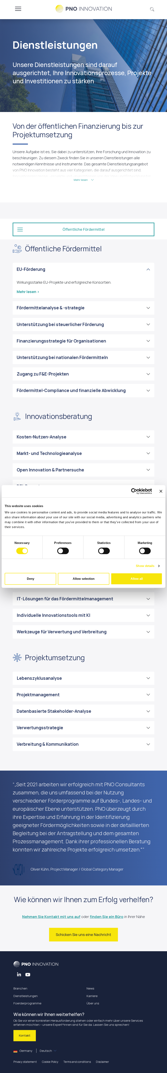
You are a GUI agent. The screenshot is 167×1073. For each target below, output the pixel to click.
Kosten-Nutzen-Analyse (41, 437)
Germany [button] (35, 1051)
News (90, 988)
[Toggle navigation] (18, 9)
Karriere (92, 996)
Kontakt (24, 1035)
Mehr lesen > (28, 291)
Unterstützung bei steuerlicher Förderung (60, 324)
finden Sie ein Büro (106, 916)
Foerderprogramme (27, 1003)
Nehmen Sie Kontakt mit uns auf (51, 916)
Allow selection (83, 578)
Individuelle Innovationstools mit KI (53, 615)
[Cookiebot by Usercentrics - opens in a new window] (134, 491)
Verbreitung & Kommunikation (48, 744)
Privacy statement (25, 1062)
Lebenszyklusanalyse (39, 678)
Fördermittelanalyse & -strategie (51, 308)
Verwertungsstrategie (40, 727)
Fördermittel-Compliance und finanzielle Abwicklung (71, 390)
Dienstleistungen (25, 996)
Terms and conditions (77, 1062)
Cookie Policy (50, 1062)
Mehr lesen (81, 180)
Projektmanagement (38, 694)
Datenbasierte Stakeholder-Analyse (54, 711)
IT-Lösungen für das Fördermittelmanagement (65, 599)
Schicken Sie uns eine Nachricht (83, 934)
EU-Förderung (31, 269)
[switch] (63, 551)
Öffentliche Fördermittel (83, 229)
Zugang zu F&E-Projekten (43, 374)
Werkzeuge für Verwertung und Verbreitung (62, 632)
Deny (30, 578)
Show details (145, 566)
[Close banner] (160, 491)
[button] (152, 8)
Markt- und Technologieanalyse (49, 453)
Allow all (137, 578)
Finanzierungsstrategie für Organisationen (61, 341)
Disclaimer (102, 1062)
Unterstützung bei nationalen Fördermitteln (62, 357)
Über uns (93, 1003)
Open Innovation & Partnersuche (50, 470)
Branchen (20, 988)
